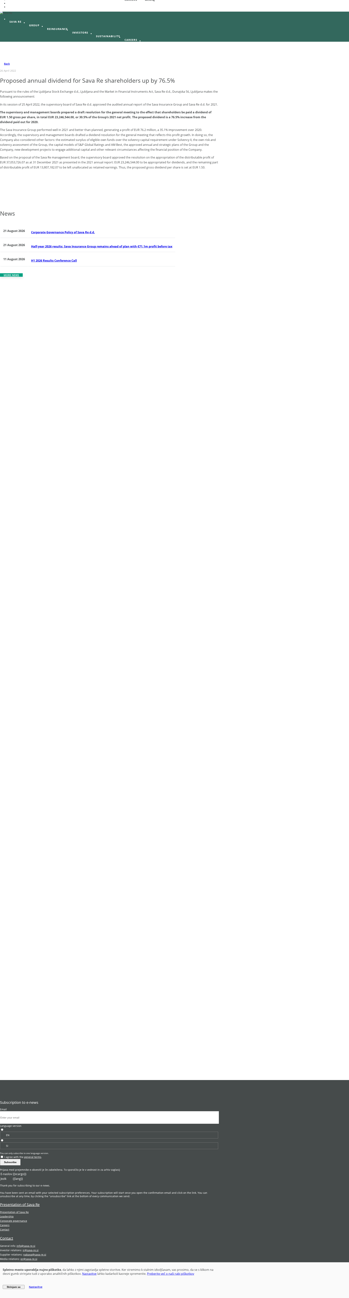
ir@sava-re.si (31, 1250)
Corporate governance (13, 1221)
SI (7, 1145)
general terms (32, 1157)
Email (3, 1109)
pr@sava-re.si (29, 1259)
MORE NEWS (11, 275)
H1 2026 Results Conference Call (54, 261)
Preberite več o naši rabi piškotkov (170, 1274)
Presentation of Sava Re (20, 1204)
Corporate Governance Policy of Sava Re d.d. (63, 232)
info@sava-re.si (26, 1246)
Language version (10, 1126)
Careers (4, 1225)
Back (7, 63)
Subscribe (10, 1162)
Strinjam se (14, 1286)
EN (7, 1135)
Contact (4, 1229)
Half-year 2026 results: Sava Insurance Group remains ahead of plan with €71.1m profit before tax (101, 246)
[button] (17, 21)
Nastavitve (89, 1274)
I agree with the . (23, 1157)
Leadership (7, 1216)
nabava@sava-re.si (34, 1254)
